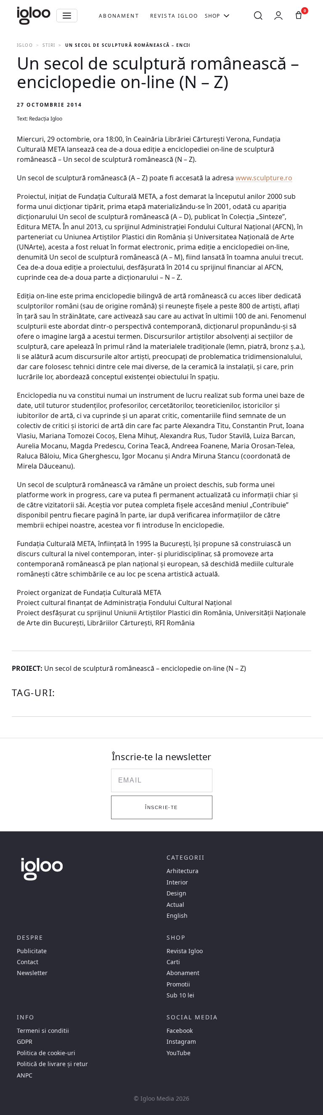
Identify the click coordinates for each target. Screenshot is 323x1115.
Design (176, 893)
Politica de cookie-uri (46, 1053)
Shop (212, 15)
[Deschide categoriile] (66, 15)
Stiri (48, 45)
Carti (173, 962)
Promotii (178, 984)
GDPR (24, 1041)
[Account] (278, 15)
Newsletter (32, 973)
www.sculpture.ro (264, 177)
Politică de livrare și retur (52, 1064)
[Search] (258, 15)
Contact (27, 962)
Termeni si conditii (43, 1031)
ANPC (24, 1075)
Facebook (180, 1031)
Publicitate (32, 951)
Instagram (181, 1041)
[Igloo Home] (33, 15)
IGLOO (25, 45)
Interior (177, 882)
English (177, 915)
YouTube (179, 1053)
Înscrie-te (161, 807)
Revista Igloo (174, 15)
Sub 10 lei (180, 995)
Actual (175, 905)
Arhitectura (183, 871)
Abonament (119, 15)
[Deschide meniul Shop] (226, 15)
